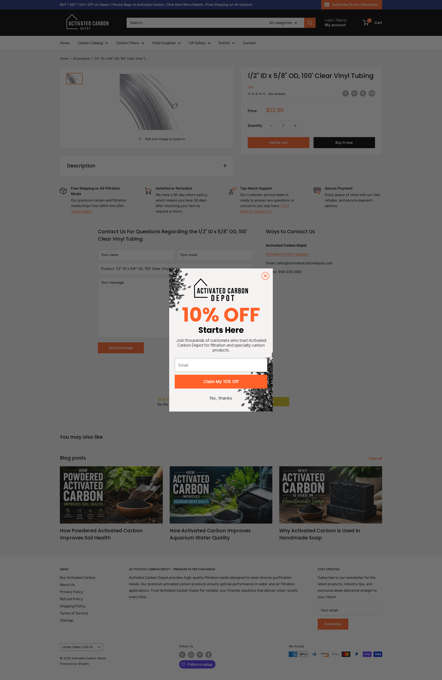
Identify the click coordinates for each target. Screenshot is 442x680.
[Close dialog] (265, 275)
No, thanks (221, 398)
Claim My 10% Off (221, 381)
